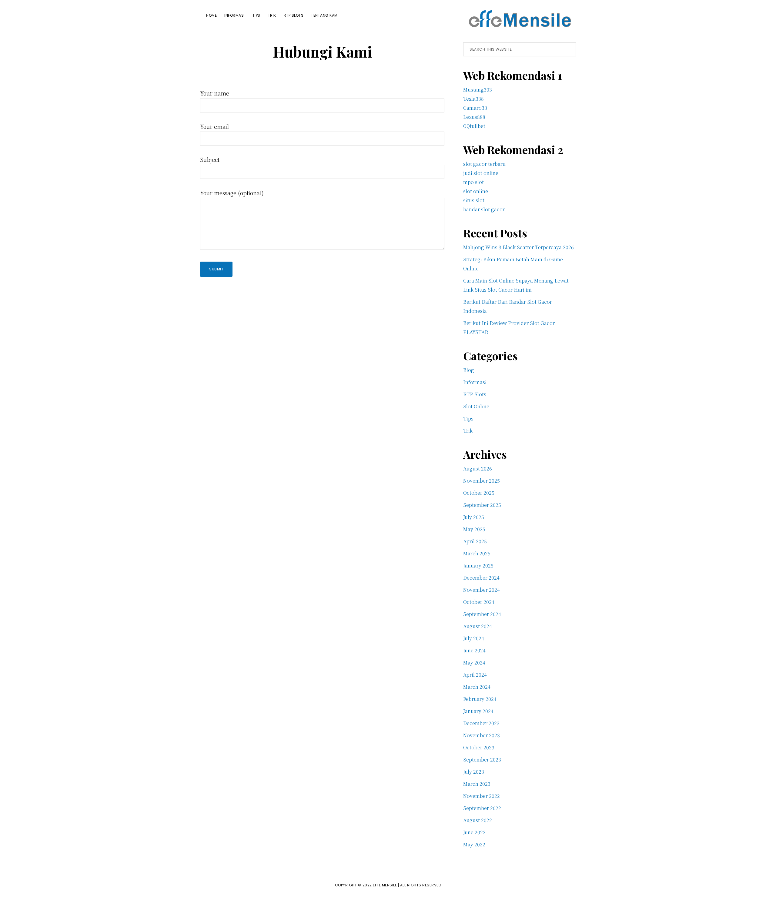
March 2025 (476, 553)
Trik (468, 430)
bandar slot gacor (484, 209)
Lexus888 (474, 116)
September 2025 (482, 504)
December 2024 (481, 577)
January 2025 (478, 565)
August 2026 (477, 468)
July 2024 (473, 638)
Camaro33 (475, 107)
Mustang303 (477, 89)
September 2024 (482, 614)
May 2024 (474, 662)
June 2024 (474, 650)
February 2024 (480, 698)
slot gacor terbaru (484, 163)
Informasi (475, 382)
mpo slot (473, 182)
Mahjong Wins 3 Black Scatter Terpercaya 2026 (518, 247)
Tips (468, 418)
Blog (468, 369)
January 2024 (478, 711)
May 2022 (474, 844)
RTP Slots (474, 394)
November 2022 (481, 795)
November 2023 (481, 735)
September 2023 (482, 759)
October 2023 (478, 747)
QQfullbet (474, 125)
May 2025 (474, 529)
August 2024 (477, 626)
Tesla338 (473, 98)
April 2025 (475, 541)
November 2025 (481, 480)
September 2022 (482, 808)
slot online (475, 191)
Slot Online (476, 406)
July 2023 (473, 771)
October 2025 (478, 492)
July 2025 (473, 517)
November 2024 (481, 589)
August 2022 (477, 820)
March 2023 (476, 783)
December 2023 (481, 723)
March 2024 (476, 686)
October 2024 (478, 601)
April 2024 (475, 674)
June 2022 (474, 832)
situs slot (473, 200)
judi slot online (480, 172)
